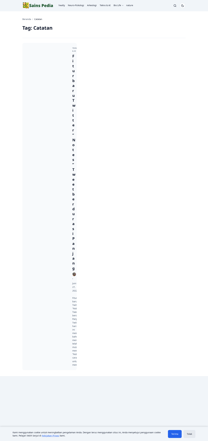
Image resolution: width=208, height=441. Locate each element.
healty (62, 5)
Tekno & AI (105, 5)
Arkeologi (92, 5)
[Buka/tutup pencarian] (175, 5)
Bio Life (117, 5)
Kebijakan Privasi (50, 435)
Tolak (189, 433)
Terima (174, 433)
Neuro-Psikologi (76, 5)
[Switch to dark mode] (183, 6)
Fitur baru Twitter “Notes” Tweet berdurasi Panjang (74, 162)
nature (129, 5)
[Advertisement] (48, 404)
